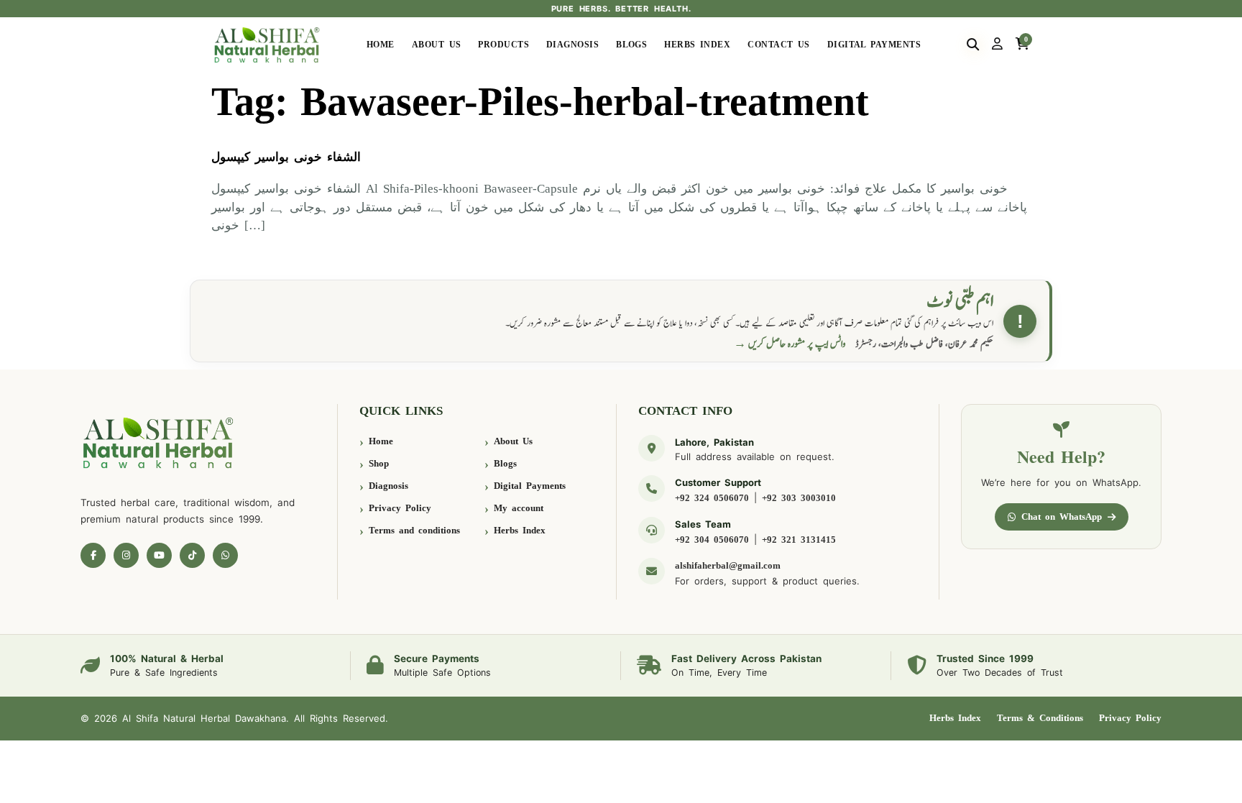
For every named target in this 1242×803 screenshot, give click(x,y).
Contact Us (779, 44)
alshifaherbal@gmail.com (728, 565)
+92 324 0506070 (712, 497)
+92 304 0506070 (712, 539)
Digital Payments (874, 44)
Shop (379, 463)
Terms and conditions (414, 530)
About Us (436, 44)
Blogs (631, 44)
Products (503, 44)
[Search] (973, 44)
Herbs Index (697, 44)
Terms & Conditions (1040, 717)
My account (518, 508)
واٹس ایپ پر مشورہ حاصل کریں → (790, 344)
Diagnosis (572, 44)
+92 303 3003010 (799, 497)
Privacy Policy (400, 508)
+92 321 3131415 (799, 539)
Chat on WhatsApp (1061, 516)
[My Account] (997, 44)
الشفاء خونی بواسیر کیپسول (286, 157)
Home (381, 44)
